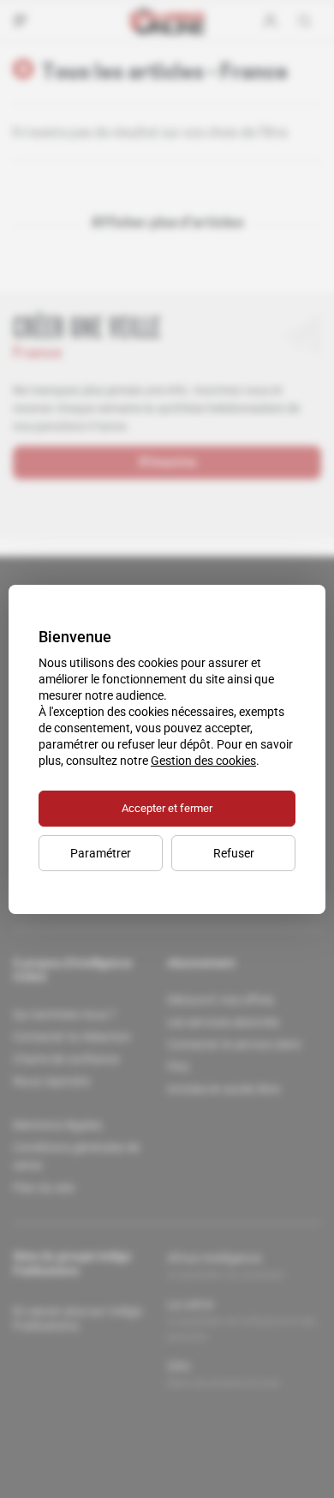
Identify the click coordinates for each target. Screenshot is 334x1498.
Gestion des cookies (203, 760)
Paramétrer (100, 853)
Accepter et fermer (167, 808)
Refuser (233, 853)
